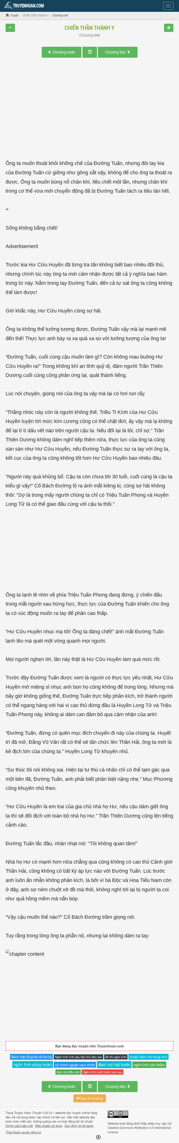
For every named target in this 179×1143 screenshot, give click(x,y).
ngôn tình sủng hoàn (33, 1064)
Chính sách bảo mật (19, 1126)
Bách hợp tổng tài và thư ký (31, 1056)
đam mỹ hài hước (114, 1064)
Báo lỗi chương (91, 1098)
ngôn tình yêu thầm (149, 1064)
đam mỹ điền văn (68, 1072)
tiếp (116, 52)
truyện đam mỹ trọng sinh (148, 1056)
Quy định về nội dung (79, 1126)
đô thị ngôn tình (115, 1057)
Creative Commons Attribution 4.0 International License (139, 1129)
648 (89, 35)
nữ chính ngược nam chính (75, 1064)
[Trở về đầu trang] (98, 1137)
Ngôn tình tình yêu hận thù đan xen (78, 1057)
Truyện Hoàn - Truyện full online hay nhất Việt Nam (25, 5)
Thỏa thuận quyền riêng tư (23, 1132)
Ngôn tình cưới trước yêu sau (102, 1072)
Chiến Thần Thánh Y (89, 27)
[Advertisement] (89, 104)
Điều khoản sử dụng (48, 1126)
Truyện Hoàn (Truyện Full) (31, 1112)
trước (63, 52)
